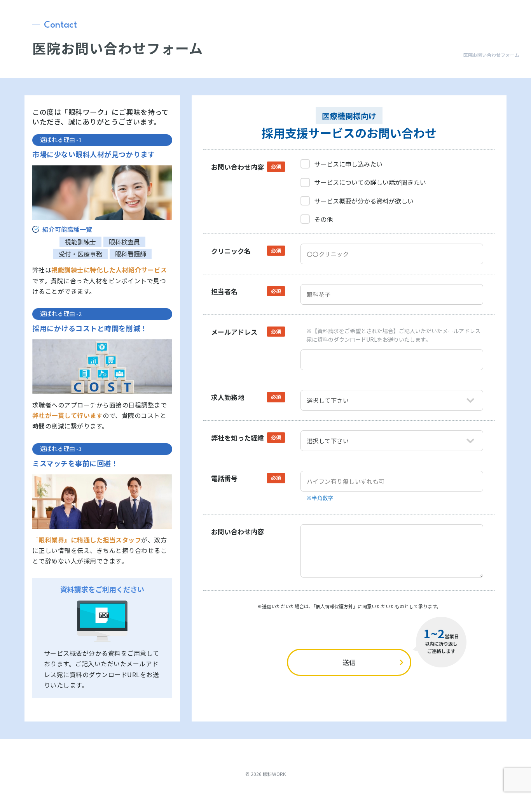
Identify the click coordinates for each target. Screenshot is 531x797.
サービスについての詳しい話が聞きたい (370, 182)
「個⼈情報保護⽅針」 (335, 606)
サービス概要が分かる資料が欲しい (364, 201)
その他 (323, 219)
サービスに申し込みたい (348, 164)
